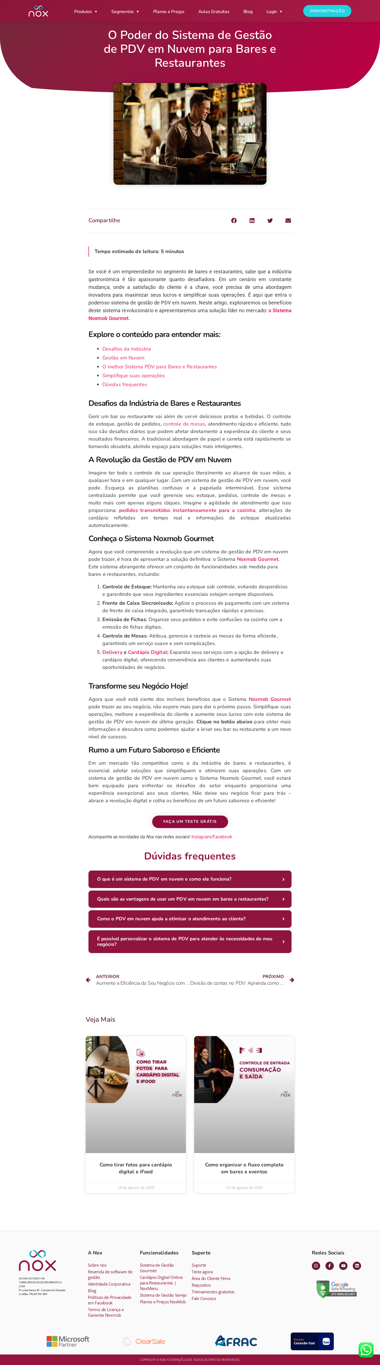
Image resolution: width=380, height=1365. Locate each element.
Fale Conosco (204, 1298)
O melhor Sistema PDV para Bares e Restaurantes (159, 366)
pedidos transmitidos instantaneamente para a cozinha (187, 510)
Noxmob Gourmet (257, 559)
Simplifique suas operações (133, 375)
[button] (234, 220)
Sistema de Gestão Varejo (163, 1295)
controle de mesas (184, 424)
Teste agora (202, 1271)
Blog (248, 12)
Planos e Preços (168, 12)
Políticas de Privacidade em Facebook (109, 1300)
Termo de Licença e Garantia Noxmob (106, 1312)
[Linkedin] (357, 1266)
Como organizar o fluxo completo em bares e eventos (244, 1168)
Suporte (199, 1265)
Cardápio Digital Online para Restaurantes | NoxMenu (161, 1282)
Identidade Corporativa (109, 1284)
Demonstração (327, 11)
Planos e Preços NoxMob (163, 1301)
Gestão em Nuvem (123, 357)
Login (272, 12)
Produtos (83, 12)
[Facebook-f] (329, 1266)
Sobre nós (97, 1265)
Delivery (112, 652)
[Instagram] (316, 1266)
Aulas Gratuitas (214, 12)
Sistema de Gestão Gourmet (157, 1267)
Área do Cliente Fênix (211, 1278)
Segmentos (122, 12)
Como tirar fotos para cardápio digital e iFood (136, 1168)
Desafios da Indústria (126, 349)
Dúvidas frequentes (124, 384)
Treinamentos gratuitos (213, 1291)
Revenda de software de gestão (110, 1274)
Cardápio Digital (147, 652)
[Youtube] (343, 1266)
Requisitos (201, 1285)
